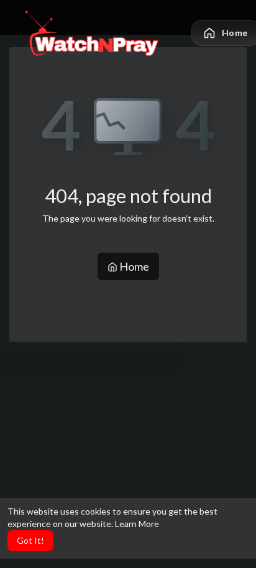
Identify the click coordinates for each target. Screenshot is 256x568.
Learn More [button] (137, 523)
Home (133, 266)
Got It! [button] (30, 540)
